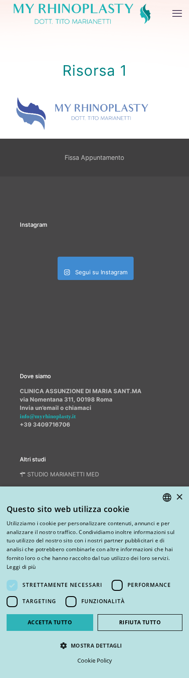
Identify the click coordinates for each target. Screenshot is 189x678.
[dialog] (94, 582)
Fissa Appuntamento (94, 157)
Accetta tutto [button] (50, 622)
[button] (94, 645)
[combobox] (167, 497)
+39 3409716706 (45, 424)
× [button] (179, 497)
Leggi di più (21, 567)
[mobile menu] (177, 13)
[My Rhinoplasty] (82, 13)
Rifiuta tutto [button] (140, 622)
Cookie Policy (94, 660)
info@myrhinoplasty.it (48, 416)
